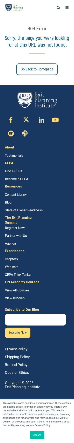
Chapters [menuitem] (11, 259)
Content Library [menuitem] (16, 195)
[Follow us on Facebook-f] (11, 120)
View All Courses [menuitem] (17, 290)
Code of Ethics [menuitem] (17, 372)
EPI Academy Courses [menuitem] (22, 282)
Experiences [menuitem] (14, 251)
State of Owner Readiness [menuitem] (24, 210)
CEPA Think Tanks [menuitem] (18, 275)
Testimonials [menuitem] (14, 156)
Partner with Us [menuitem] (16, 236)
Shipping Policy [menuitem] (17, 357)
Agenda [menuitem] (10, 243)
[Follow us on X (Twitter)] (26, 120)
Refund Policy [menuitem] (16, 364)
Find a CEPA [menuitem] (13, 171)
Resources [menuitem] (13, 186)
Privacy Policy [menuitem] (16, 349)
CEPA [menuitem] (9, 163)
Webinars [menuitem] (11, 267)
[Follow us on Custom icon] (11, 133)
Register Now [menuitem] (15, 228)
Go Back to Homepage (37, 69)
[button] (58, 8)
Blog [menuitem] (8, 202)
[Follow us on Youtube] (55, 120)
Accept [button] (37, 434)
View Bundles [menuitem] (15, 298)
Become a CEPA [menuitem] (16, 179)
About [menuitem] (9, 147)
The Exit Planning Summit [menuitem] (18, 220)
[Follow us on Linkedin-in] (41, 120)
